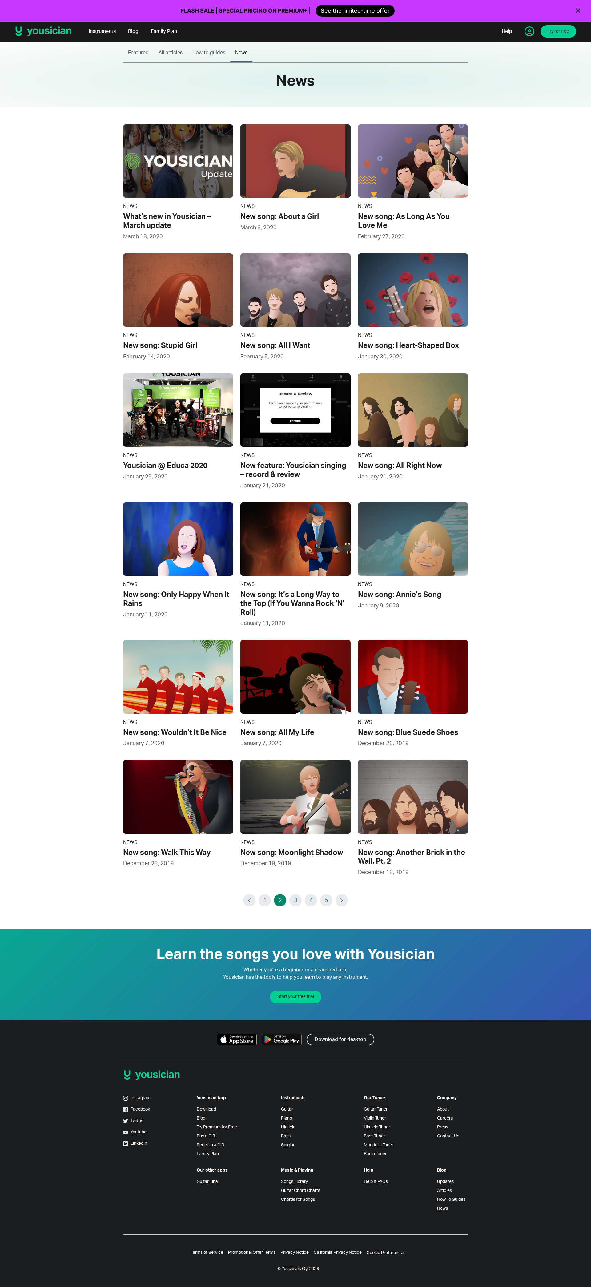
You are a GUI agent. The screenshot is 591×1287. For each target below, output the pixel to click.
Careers (445, 1118)
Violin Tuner (375, 1118)
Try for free (558, 31)
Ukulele (288, 1127)
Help (507, 31)
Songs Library (294, 1182)
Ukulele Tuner (377, 1127)
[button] (249, 900)
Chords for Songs (298, 1199)
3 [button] (295, 900)
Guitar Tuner (376, 1109)
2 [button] (280, 900)
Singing (288, 1145)
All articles (171, 52)
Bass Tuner (374, 1136)
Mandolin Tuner (378, 1145)
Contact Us (448, 1136)
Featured (138, 52)
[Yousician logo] (45, 31)
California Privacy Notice (338, 1252)
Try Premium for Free (217, 1127)
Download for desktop (340, 1039)
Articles (444, 1190)
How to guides (208, 52)
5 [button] (326, 900)
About (443, 1109)
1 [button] (264, 900)
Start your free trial (295, 996)
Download (206, 1109)
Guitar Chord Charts (300, 1190)
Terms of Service (207, 1252)
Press (442, 1127)
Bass (286, 1136)
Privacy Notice (294, 1252)
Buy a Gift (206, 1136)
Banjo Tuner (375, 1154)
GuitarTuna (207, 1182)
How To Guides (451, 1199)
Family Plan (164, 31)
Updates (445, 1182)
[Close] (578, 10)
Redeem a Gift (210, 1145)
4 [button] (311, 900)
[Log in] (529, 32)
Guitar (287, 1109)
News (241, 52)
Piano (286, 1118)
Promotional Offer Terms (251, 1252)
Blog (133, 31)
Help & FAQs (376, 1182)
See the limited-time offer (355, 10)
